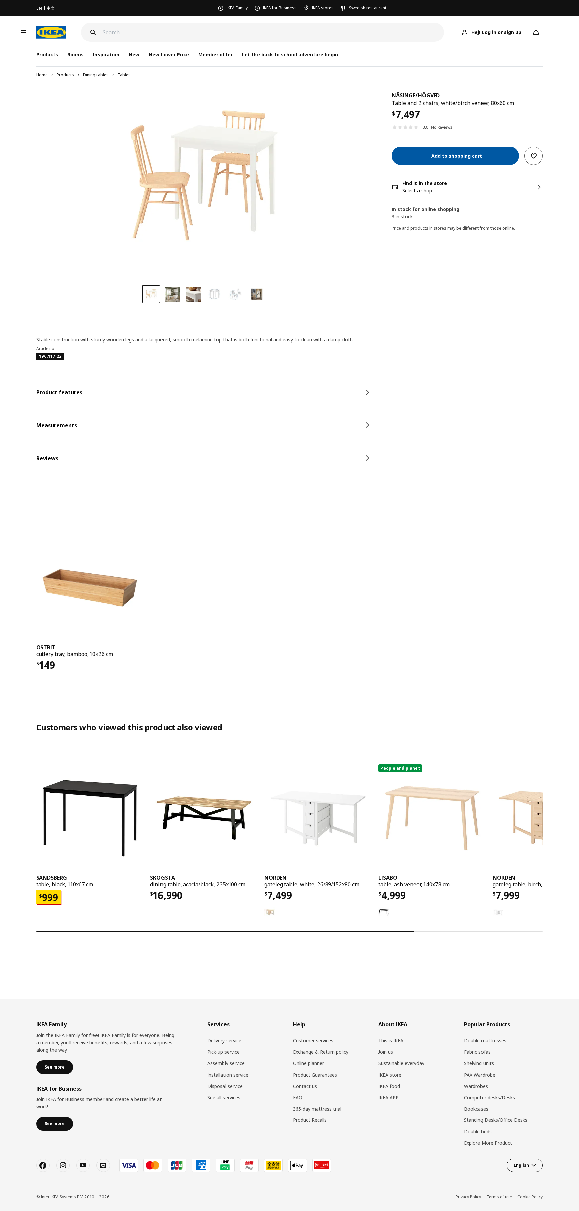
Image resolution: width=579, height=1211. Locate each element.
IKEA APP (388, 1097)
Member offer (215, 54)
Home (42, 75)
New (134, 54)
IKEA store (389, 1075)
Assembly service (226, 1063)
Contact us (305, 1086)
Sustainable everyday (401, 1063)
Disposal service (225, 1086)
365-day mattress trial (317, 1109)
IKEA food (389, 1086)
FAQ (297, 1097)
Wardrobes (476, 1086)
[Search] (93, 32)
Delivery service (224, 1040)
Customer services (313, 1040)
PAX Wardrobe (479, 1075)
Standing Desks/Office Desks (495, 1120)
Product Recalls (310, 1120)
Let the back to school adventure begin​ (290, 54)
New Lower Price (169, 54)
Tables (124, 75)
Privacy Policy (468, 1197)
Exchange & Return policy (320, 1052)
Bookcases (476, 1109)
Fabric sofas (477, 1052)
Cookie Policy (530, 1197)
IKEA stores (323, 8)
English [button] (521, 1165)
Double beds (478, 1131)
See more (55, 1067)
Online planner (308, 1063)
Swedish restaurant (367, 8)
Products (65, 75)
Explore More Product (488, 1143)
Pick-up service (223, 1052)
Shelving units (479, 1063)
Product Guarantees (315, 1075)
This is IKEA (390, 1040)
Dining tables (96, 75)
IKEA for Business (280, 8)
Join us (385, 1052)
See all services (223, 1097)
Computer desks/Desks (489, 1097)
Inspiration (106, 54)
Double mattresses (485, 1040)
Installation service (227, 1075)
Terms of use (499, 1197)
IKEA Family (237, 8)
